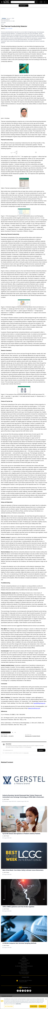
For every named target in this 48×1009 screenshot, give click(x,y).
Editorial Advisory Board (24, 963)
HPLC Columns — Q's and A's (6, 736)
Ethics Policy (24, 964)
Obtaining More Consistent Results (31, 736)
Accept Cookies (34, 1006)
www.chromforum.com (34, 708)
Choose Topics (23, 5)
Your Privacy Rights (24, 973)
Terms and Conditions (24, 972)
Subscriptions (24, 970)
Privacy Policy (24, 967)
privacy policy (26, 752)
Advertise (24, 958)
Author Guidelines (24, 960)
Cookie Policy (18, 1003)
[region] (24, 1003)
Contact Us (24, 961)
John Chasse (6, 799)
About (24, 957)
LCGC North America (5, 19)
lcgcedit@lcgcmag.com (39, 703)
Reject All (42, 1006)
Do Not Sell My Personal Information (24, 966)
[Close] (46, 999)
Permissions (24, 969)
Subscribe (41, 750)
